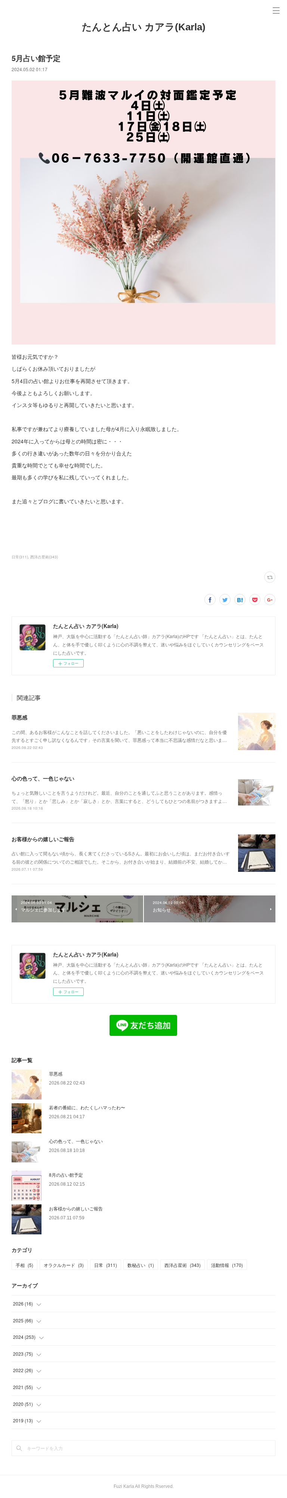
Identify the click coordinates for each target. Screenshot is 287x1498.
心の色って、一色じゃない (43, 778)
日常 (105, 1265)
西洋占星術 (182, 1265)
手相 (24, 1265)
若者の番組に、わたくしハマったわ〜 (87, 1107)
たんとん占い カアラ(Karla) (144, 27)
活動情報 (227, 1265)
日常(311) (20, 557)
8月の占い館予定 (66, 1174)
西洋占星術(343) (44, 557)
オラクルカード (64, 1265)
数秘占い (140, 1265)
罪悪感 (19, 717)
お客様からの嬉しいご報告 (43, 839)
